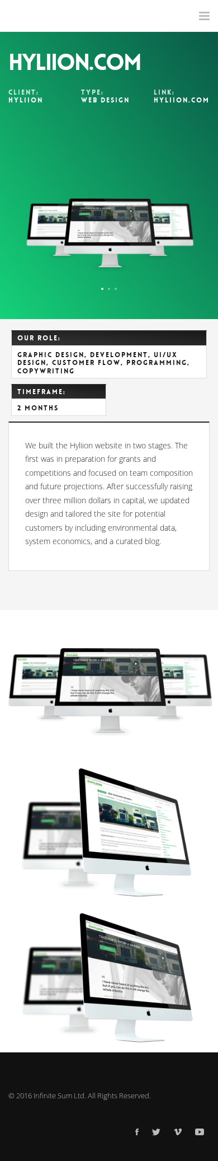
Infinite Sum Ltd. (60, 1095)
